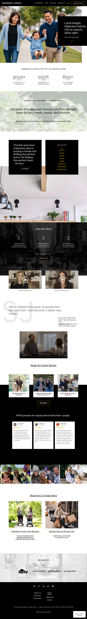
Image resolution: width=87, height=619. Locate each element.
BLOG (46, 3)
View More (43, 403)
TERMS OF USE (50, 597)
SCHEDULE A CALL (78, 3)
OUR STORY (53, 3)
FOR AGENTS (37, 595)
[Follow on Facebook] (39, 586)
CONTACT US (61, 3)
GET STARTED (25, 168)
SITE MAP (49, 600)
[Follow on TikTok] (48, 586)
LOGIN (68, 3)
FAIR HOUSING (37, 598)
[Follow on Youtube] (52, 586)
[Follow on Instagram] (34, 586)
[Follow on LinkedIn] (43, 586)
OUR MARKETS (39, 3)
